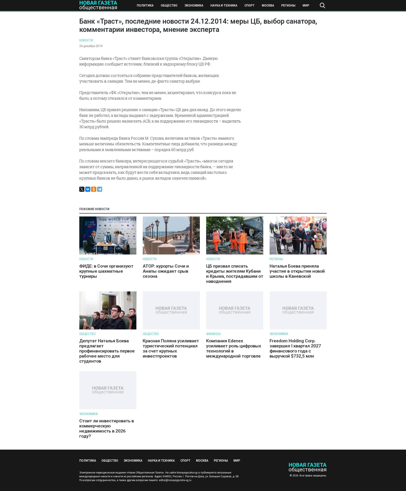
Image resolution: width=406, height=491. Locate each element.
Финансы (213, 334)
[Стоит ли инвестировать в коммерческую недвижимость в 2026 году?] (107, 408)
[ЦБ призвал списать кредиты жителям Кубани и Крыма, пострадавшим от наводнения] (234, 253)
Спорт (249, 5)
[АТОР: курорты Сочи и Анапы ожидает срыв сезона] (171, 253)
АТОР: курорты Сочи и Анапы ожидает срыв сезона (166, 271)
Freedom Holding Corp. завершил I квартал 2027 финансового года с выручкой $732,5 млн (295, 348)
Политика (145, 5)
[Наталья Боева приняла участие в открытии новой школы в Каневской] (298, 253)
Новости (86, 40)
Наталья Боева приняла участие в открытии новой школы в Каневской (297, 271)
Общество (169, 5)
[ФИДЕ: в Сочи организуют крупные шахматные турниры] (107, 253)
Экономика (194, 5)
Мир (306, 5)
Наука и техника (223, 5)
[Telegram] (99, 189)
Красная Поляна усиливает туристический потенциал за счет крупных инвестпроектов (171, 348)
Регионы (288, 5)
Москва (268, 5)
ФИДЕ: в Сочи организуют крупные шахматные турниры (106, 271)
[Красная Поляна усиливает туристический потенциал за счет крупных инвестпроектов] (171, 328)
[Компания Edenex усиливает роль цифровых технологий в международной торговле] (234, 328)
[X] (81, 189)
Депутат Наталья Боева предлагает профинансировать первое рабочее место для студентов (107, 351)
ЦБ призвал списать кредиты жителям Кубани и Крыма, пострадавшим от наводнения (234, 274)
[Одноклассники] (93, 189)
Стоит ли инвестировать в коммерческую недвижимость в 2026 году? (106, 428)
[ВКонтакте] (87, 189)
